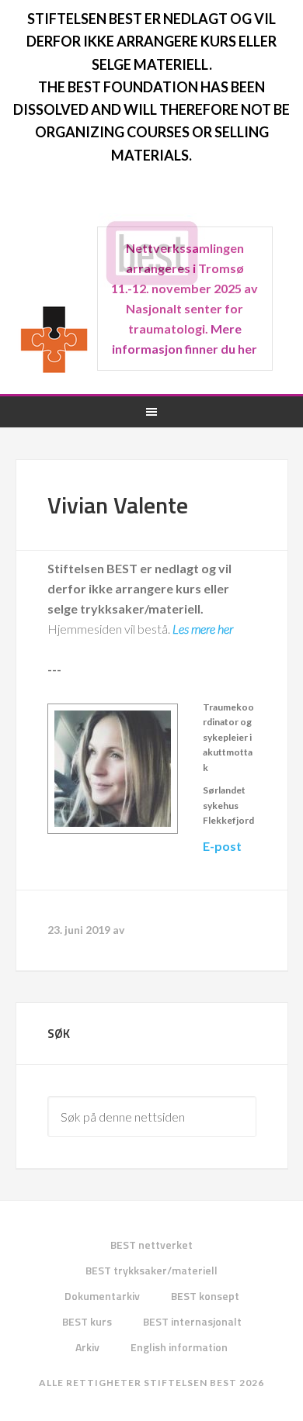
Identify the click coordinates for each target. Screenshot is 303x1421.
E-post (222, 845)
